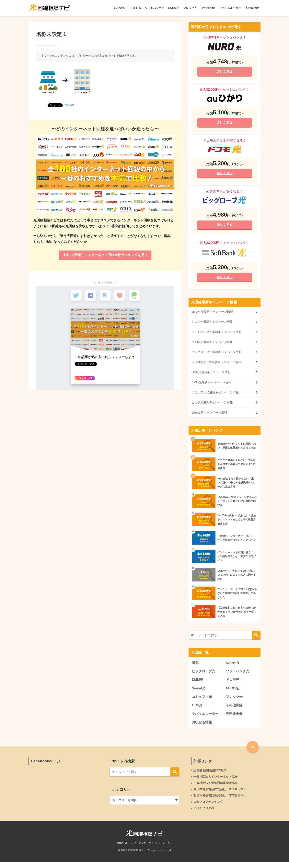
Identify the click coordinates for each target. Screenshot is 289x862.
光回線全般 (252, 7)
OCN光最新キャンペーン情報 (211, 372)
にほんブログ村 (203, 808)
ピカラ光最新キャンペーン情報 (212, 402)
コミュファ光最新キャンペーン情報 (215, 392)
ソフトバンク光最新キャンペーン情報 (216, 332)
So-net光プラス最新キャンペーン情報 (216, 362)
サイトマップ (139, 843)
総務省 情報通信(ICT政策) (210, 770)
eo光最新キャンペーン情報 (209, 412)
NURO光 (173, 7)
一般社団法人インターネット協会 (215, 776)
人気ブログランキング (208, 801)
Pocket (69, 105)
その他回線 (208, 7)
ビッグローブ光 (203, 671)
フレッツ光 (190, 7)
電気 (195, 663)
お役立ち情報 (202, 722)
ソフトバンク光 (154, 7)
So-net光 (198, 688)
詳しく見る (224, 71)
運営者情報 (122, 843)
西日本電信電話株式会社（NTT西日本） (219, 795)
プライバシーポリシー (160, 843)
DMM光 (197, 680)
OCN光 (197, 705)
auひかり (120, 7)
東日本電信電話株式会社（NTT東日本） (219, 789)
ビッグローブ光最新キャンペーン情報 (216, 352)
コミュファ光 (202, 697)
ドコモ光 (135, 7)
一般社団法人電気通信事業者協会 (215, 783)
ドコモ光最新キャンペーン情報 (212, 321)
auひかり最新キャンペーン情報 (212, 311)
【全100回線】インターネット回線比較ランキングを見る (105, 255)
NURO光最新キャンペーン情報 (212, 342)
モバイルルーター (230, 7)
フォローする (85, 378)
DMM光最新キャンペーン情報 (211, 382)
